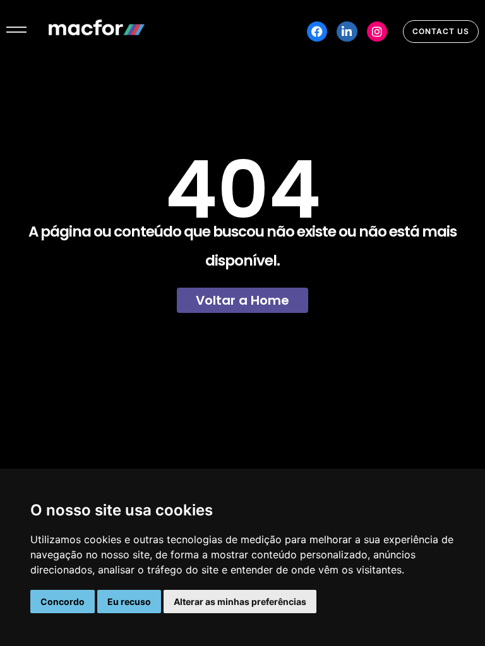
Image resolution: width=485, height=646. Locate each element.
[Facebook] (317, 31)
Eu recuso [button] (129, 601)
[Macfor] (97, 31)
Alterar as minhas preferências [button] (240, 601)
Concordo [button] (62, 601)
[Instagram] (377, 31)
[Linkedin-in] (347, 31)
